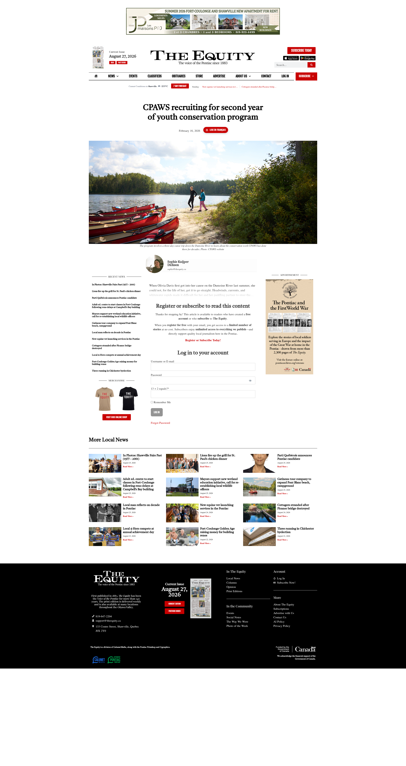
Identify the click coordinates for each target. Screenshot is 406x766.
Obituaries (178, 76)
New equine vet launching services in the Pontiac (220, 86)
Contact (266, 76)
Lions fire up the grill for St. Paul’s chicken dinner (116, 291)
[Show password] (250, 380)
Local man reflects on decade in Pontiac (111, 332)
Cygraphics (165, 647)
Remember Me (162, 402)
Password (156, 375)
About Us (241, 76)
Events (133, 76)
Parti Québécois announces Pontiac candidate (114, 298)
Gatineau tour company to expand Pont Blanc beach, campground (294, 482)
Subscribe (304, 76)
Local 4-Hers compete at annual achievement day (116, 355)
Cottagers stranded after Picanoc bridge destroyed (259, 86)
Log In (285, 76)
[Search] (311, 65)
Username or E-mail (162, 361)
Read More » (128, 466)
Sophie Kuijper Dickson (178, 263)
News (111, 76)
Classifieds (155, 76)
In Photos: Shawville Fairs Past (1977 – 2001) (113, 285)
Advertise (219, 76)
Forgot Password (160, 423)
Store (199, 76)
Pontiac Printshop (148, 647)
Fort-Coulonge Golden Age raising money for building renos (217, 532)
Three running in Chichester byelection (111, 371)
